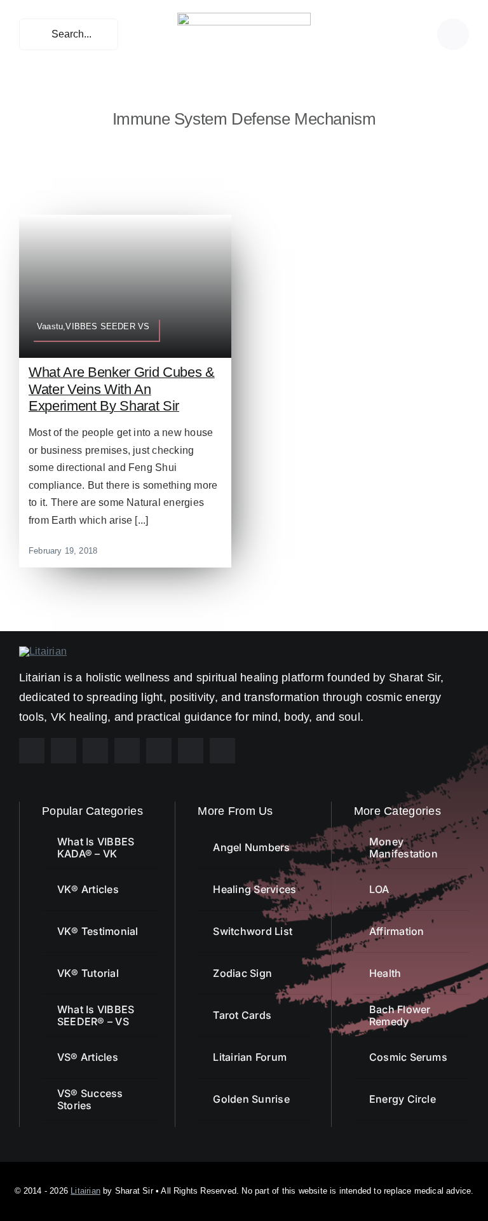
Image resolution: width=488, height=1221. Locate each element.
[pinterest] (95, 750)
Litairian (85, 1191)
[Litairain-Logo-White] (43, 651)
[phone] (222, 750)
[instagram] (63, 750)
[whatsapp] (159, 750)
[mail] (190, 750)
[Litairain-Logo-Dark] (244, 17)
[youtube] (127, 750)
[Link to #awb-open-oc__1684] (453, 34)
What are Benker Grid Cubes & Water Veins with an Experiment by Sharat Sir (122, 389)
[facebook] (31, 750)
